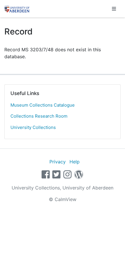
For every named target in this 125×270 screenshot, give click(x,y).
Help (74, 162)
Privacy (57, 162)
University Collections (33, 127)
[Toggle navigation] (114, 8)
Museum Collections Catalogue (42, 105)
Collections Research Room (38, 116)
